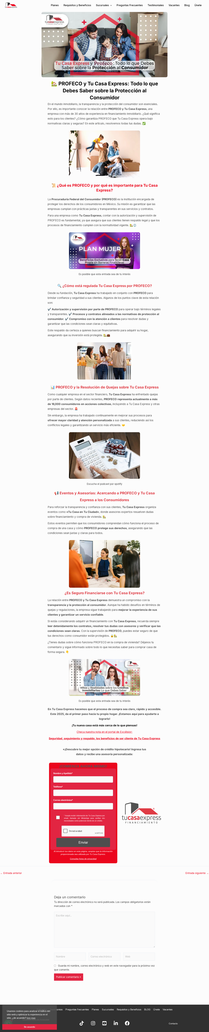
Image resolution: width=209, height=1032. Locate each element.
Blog (187, 5)
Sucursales (102, 5)
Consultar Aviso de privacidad (83, 859)
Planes (55, 5)
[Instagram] (93, 1023)
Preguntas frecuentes (77, 1009)
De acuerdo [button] (29, 1027)
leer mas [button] (31, 1018)
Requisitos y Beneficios (77, 5)
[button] (110, 5)
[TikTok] (82, 1023)
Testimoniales (156, 5)
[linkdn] (116, 1023)
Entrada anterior (11, 873)
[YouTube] (104, 1023)
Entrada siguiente (197, 873)
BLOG (147, 1009)
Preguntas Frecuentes (130, 5)
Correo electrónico (63, 800)
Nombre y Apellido (63, 773)
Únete (198, 5)
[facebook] (127, 1023)
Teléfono (58, 786)
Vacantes (174, 5)
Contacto (173, 1023)
